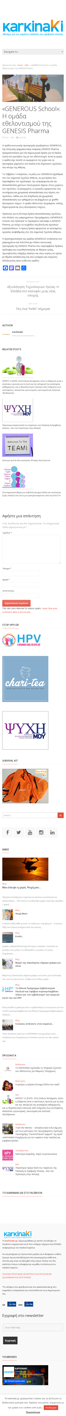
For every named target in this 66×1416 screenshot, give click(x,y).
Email (6, 579)
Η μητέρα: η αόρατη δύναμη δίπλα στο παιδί (37, 1084)
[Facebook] (7, 832)
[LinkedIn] (52, 832)
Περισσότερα (33, 1412)
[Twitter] (19, 832)
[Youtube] (30, 832)
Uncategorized (21, 1150)
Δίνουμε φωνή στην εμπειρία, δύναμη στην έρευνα (26, 460)
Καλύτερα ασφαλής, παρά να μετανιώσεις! (36, 1153)
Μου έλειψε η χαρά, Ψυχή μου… (21, 887)
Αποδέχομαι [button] (51, 1407)
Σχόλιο (7, 532)
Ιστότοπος (8, 590)
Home (20, 65)
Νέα (26, 65)
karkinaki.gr (11, 1240)
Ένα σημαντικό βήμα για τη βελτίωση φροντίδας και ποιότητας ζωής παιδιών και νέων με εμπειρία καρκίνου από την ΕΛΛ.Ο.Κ (31, 494)
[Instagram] (41, 832)
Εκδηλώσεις (20, 1064)
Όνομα (7, 568)
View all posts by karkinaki (24, 335)
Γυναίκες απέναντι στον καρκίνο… (34, 1023)
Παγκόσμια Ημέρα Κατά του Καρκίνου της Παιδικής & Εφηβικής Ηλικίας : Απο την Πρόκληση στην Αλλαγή (31, 427)
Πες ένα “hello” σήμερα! (33, 309)
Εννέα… (19, 936)
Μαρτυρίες (20, 1081)
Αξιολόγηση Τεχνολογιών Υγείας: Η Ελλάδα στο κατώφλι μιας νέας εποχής (33, 291)
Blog (4, 884)
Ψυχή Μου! (21, 913)
